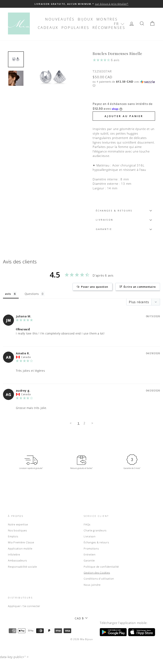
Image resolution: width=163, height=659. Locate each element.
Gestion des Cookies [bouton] (97, 572)
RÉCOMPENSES (108, 27)
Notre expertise (18, 524)
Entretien (90, 554)
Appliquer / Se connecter (24, 606)
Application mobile (20, 548)
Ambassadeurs (17, 560)
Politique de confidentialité (101, 566)
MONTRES (107, 19)
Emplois (13, 536)
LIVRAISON (104, 219)
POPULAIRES (75, 27)
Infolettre (14, 554)
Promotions (91, 548)
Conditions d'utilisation (99, 578)
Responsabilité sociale (22, 566)
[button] (119, 23)
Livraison (90, 536)
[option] (81, 4)
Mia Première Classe (21, 542)
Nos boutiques (17, 530)
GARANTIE (104, 229)
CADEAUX (48, 27)
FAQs (87, 524)
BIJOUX (85, 19)
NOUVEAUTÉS (60, 19)
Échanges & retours (114, 210)
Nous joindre (92, 585)
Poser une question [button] (94, 286)
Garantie (89, 560)
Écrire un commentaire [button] (140, 286)
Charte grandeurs (95, 530)
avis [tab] (8, 294)
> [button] (92, 423)
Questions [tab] (32, 294)
